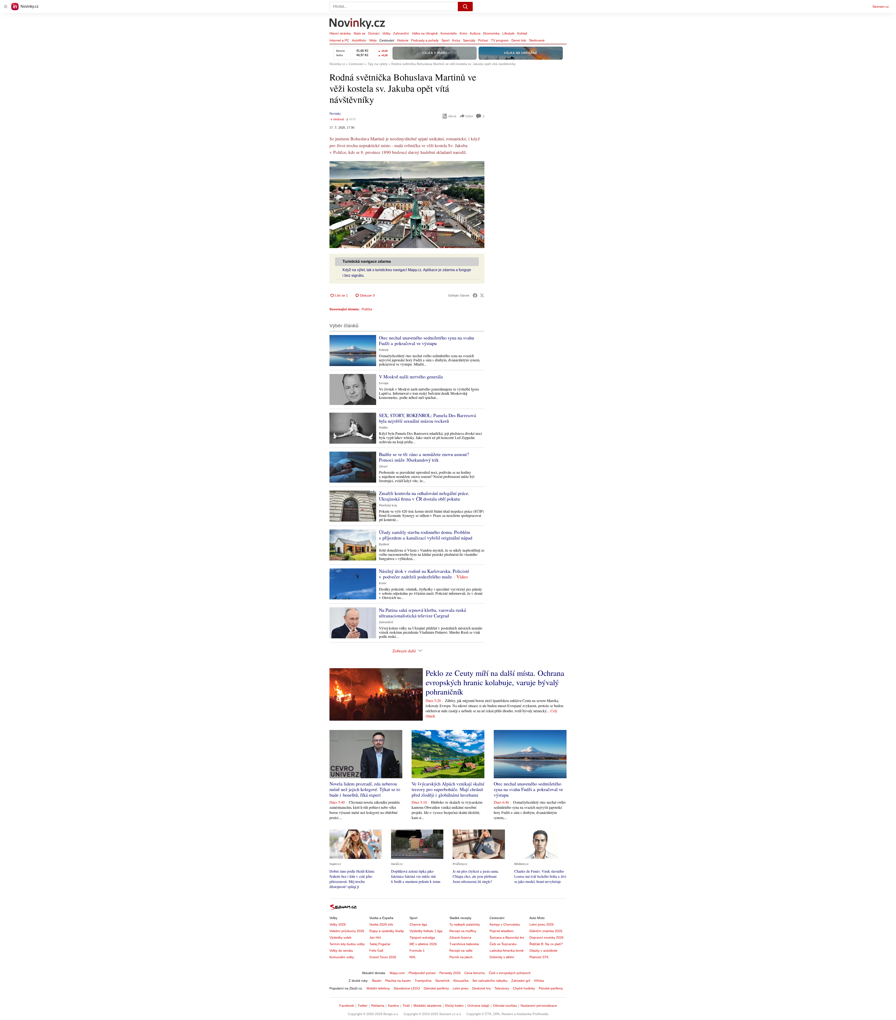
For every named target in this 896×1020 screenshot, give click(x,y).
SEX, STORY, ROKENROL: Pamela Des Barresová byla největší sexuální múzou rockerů (427, 418)
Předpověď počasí (422, 973)
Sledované (537, 40)
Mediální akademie (427, 1005)
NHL (413, 957)
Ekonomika (491, 33)
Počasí (483, 40)
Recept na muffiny (462, 931)
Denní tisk (518, 40)
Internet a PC (339, 40)
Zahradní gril (520, 980)
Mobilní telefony (378, 988)
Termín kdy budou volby (347, 944)
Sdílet (469, 116)
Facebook (346, 1005)
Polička (367, 309)
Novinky (335, 113)
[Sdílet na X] (482, 295)
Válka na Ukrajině (425, 33)
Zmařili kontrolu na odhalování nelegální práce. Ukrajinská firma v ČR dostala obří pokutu (424, 496)
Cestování (386, 40)
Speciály (469, 40)
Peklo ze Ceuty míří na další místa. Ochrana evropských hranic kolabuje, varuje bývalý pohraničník (495, 682)
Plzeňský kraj (388, 505)
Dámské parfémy (436, 988)
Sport (445, 40)
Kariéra (393, 1005)
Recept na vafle (460, 950)
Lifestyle (508, 33)
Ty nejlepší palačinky (464, 924)
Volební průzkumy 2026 (346, 931)
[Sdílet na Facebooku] (475, 295)
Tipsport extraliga (422, 937)
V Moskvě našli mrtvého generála (411, 376)
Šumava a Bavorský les (507, 937)
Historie (402, 40)
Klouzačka (461, 980)
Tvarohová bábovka (464, 944)
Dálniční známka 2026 (545, 931)
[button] (406, 204)
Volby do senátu (341, 950)
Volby (386, 33)
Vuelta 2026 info (381, 924)
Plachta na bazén (398, 980)
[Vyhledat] (465, 6)
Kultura (475, 33)
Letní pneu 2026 (541, 924)
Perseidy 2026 (450, 973)
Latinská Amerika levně (507, 950)
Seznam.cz (880, 6)
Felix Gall (376, 950)
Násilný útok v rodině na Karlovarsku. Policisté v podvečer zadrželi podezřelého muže (424, 574)
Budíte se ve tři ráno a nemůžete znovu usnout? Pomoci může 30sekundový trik (424, 457)
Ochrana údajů (478, 1005)
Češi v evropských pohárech (510, 973)
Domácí (374, 33)
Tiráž (406, 1005)
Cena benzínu (474, 973)
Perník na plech (460, 957)
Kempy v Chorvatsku (505, 924)
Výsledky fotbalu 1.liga (426, 931)
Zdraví (383, 466)
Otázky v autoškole (543, 950)
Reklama (377, 1005)
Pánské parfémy (551, 988)
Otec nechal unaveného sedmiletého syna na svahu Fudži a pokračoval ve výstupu (426, 340)
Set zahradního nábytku (490, 980)
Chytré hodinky (524, 988)
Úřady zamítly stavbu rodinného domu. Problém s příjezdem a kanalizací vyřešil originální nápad (425, 535)
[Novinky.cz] (357, 24)
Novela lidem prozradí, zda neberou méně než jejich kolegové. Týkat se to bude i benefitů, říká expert (364, 789)
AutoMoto (359, 40)
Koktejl (522, 33)
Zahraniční (401, 33)
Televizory (501, 988)
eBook (452, 116)
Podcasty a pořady (425, 40)
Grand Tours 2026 (382, 957)
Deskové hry (481, 988)
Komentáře (449, 33)
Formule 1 (417, 950)
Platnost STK (539, 957)
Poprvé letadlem (502, 931)
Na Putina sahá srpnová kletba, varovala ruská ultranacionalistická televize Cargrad (422, 613)
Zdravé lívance (460, 937)
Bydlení (384, 544)
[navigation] (5, 6)
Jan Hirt (375, 937)
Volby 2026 (337, 924)
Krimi (463, 33)
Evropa (383, 383)
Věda (373, 40)
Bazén (377, 980)
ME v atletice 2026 (423, 944)
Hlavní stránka (340, 33)
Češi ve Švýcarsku (503, 944)
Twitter (363, 1005)
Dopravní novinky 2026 (546, 937)
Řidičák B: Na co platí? (546, 944)
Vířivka (539, 980)
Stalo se (359, 33)
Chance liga (418, 924)
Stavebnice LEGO (407, 988)
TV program (500, 40)
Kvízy (456, 40)
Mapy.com (397, 973)
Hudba (383, 427)
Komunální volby (341, 957)
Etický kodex (454, 1005)
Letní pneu (461, 988)
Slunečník (442, 980)
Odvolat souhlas (505, 1005)
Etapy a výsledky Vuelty (386, 931)
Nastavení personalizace (539, 1005)
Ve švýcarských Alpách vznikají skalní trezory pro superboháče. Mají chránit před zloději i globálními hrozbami (448, 789)
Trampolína (423, 980)
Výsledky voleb (340, 937)
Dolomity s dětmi (502, 957)
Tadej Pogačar (380, 944)
